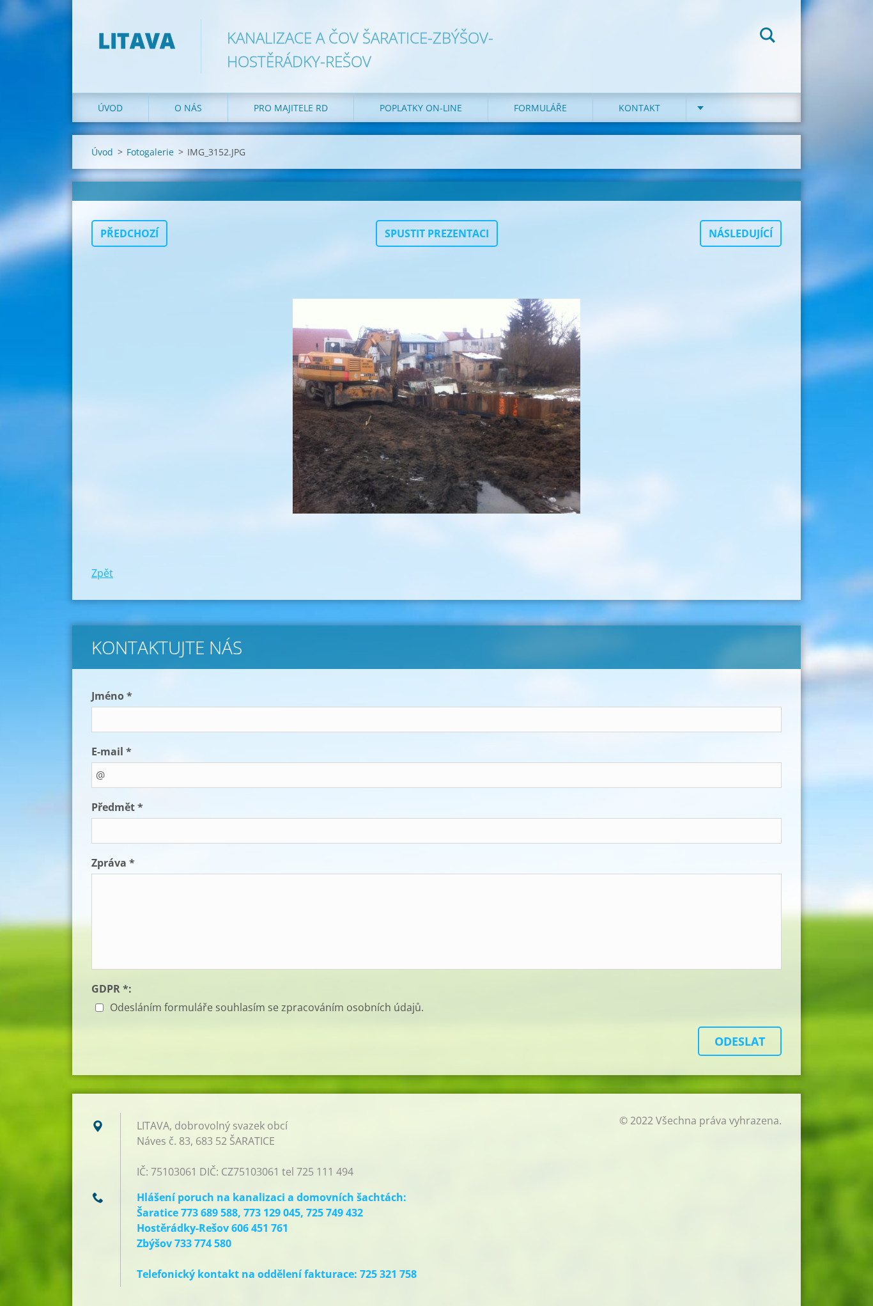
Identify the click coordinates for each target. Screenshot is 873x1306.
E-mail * (111, 751)
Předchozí (129, 233)
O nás (188, 108)
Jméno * (111, 696)
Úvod (110, 108)
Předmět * (117, 807)
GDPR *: (111, 989)
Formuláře (540, 108)
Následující (741, 233)
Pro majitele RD (291, 108)
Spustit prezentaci (437, 233)
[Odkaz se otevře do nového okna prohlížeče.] (436, 406)
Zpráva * (113, 863)
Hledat (767, 37)
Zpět (102, 573)
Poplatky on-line (421, 108)
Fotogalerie (150, 152)
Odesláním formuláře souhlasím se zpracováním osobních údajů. (267, 1007)
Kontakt (639, 108)
